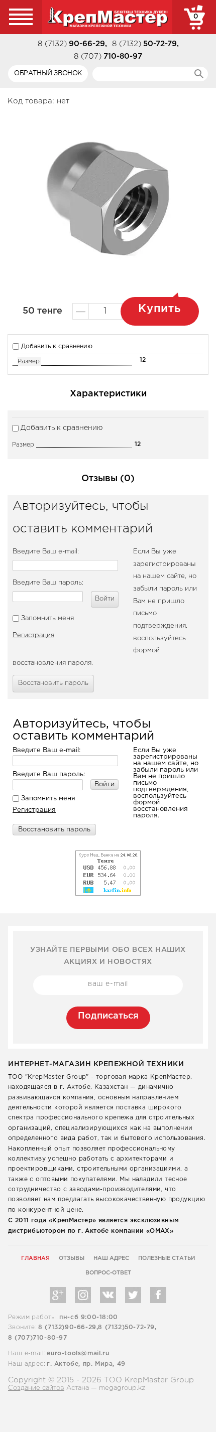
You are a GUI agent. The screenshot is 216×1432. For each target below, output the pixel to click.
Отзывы (71, 1258)
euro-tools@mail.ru (78, 1353)
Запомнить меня (46, 618)
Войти (105, 599)
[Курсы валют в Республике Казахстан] (108, 853)
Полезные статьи (166, 1258)
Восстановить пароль (53, 683)
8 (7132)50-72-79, (127, 1327)
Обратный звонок (48, 73)
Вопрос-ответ (108, 1272)
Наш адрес (111, 1258)
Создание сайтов (36, 1388)
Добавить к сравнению (55, 346)
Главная (35, 1258)
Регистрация (33, 635)
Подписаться (108, 1016)
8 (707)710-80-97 (37, 1338)
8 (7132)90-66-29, (68, 1327)
